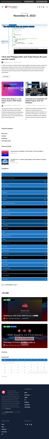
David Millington (8, 105)
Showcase (24, 264)
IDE (21, 26)
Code (8, 26)
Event (24, 206)
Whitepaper (24, 275)
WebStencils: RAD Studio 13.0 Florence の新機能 (20, 316)
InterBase (25, 26)
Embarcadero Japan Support (14, 318)
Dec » (6, 376)
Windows (24, 279)
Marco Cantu (4, 133)
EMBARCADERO (8, 412)
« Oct (3, 376)
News (19, 84)
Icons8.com (8, 408)
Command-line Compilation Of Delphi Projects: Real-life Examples (36, 101)
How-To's (24, 217)
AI (24, 174)
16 (24, 367)
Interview (24, 228)
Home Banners (24, 214)
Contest (24, 192)
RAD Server (24, 250)
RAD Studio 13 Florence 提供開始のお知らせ (19, 342)
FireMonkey (24, 210)
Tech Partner (35, 84)
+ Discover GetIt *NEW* (41, 1)
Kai (24, 232)
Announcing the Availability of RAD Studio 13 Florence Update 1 (26, 151)
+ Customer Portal (29, 1)
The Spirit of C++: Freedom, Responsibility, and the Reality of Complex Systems (28, 160)
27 (4, 372)
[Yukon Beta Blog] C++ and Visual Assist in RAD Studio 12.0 (11, 101)
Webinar (24, 271)
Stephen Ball (4, 138)
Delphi (17, 26)
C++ (5, 26)
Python (24, 246)
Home (3, 424)
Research (24, 257)
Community (27, 404)
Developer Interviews (24, 203)
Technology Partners (6, 140)
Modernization (13, 84)
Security (24, 261)
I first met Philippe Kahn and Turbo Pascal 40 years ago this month (24, 58)
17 (31, 367)
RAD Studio (31, 26)
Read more (6, 76)
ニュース (18, 326)
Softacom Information (31, 105)
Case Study (24, 185)
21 (11, 369)
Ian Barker (4, 136)
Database (12, 26)
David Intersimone (8, 62)
